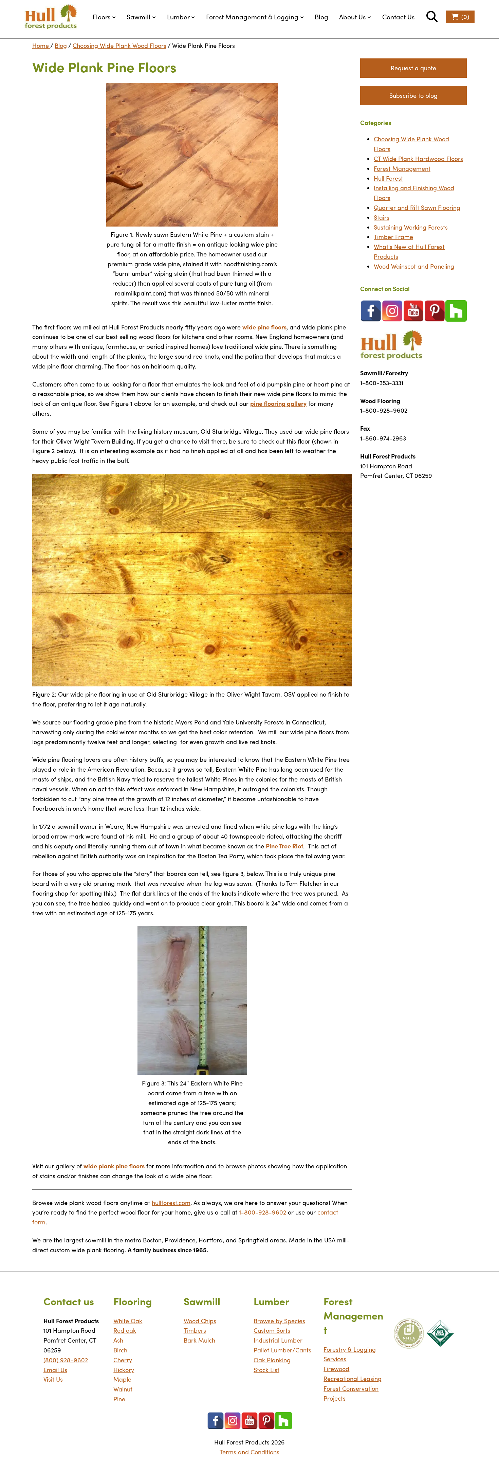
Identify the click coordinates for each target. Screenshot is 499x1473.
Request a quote (413, 68)
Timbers (195, 1330)
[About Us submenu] (369, 17)
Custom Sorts (272, 1330)
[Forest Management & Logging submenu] (302, 17)
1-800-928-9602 (262, 1212)
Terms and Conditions (249, 1452)
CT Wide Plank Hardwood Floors (418, 159)
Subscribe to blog (413, 95)
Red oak (124, 1330)
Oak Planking (272, 1360)
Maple (122, 1379)
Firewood (336, 1369)
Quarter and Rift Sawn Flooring (417, 207)
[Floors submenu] (114, 17)
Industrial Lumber (278, 1340)
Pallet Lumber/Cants (282, 1350)
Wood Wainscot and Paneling (414, 266)
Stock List (266, 1370)
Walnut (122, 1389)
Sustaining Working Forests (411, 227)
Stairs (381, 217)
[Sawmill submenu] (154, 17)
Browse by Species (279, 1321)
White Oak (127, 1321)
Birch (120, 1350)
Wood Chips (200, 1321)
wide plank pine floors (114, 1166)
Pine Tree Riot (284, 846)
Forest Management (402, 168)
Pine (119, 1399)
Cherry (122, 1360)
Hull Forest (388, 178)
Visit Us (53, 1379)
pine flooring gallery (278, 403)
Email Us (55, 1370)
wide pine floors (264, 327)
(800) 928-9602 (65, 1360)
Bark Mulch (199, 1340)
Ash (118, 1340)
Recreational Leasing (353, 1379)
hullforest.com (171, 1203)
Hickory (123, 1370)
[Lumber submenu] (193, 17)
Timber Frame (393, 237)
